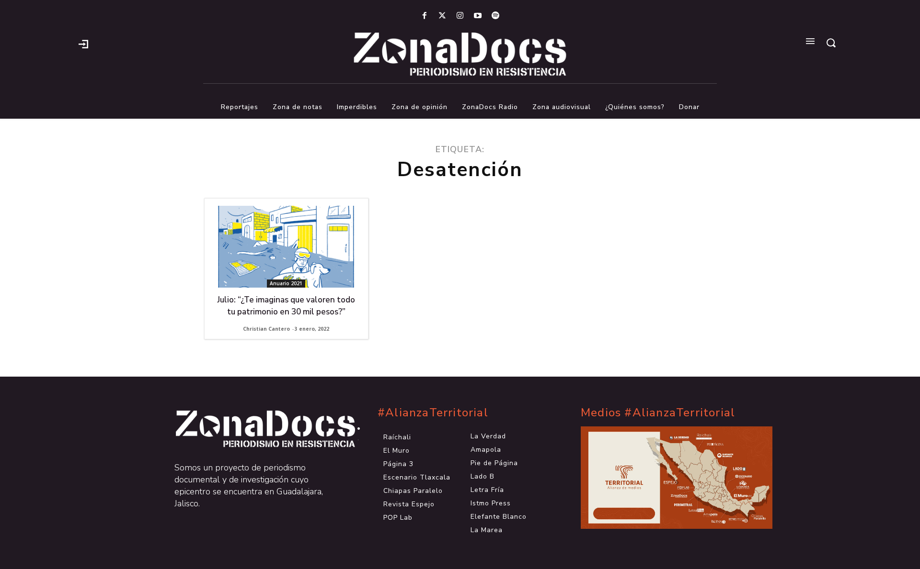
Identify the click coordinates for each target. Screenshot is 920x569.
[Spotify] (495, 16)
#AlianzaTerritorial (433, 412)
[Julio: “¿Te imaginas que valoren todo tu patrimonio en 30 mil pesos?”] (286, 247)
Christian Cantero (266, 328)
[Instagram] (459, 16)
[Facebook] (424, 16)
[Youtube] (478, 16)
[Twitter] (442, 16)
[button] (830, 42)
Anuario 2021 (286, 283)
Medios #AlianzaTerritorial (658, 412)
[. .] (256, 428)
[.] (83, 43)
